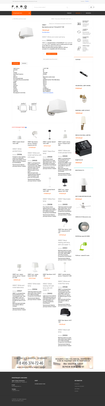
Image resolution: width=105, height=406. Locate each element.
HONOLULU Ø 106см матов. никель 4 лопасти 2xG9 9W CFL (89, 216)
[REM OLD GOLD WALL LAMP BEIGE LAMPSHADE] (83, 123)
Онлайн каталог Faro (40, 383)
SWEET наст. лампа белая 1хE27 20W (33, 275)
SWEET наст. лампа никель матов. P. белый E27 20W (18, 276)
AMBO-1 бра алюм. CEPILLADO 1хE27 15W (61, 18)
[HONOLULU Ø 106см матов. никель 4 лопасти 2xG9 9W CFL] (83, 207)
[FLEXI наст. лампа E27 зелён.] (83, 245)
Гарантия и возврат (79, 386)
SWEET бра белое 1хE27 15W (49, 275)
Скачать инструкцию (48, 92)
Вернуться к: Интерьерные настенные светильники (60, 23)
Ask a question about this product (50, 59)
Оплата (76, 391)
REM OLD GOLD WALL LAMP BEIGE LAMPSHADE (86, 135)
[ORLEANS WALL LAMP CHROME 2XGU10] (83, 73)
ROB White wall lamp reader (20, 18)
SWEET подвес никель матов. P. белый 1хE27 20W (64, 143)
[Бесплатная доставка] (79, 23)
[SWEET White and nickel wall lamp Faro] (26, 33)
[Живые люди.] (79, 48)
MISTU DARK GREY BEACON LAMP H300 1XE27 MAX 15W (88, 196)
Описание (15, 63)
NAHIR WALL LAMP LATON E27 (82, 110)
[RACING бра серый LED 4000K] (83, 226)
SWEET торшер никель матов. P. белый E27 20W (64, 275)
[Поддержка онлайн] (79, 40)
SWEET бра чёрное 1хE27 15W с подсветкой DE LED (65, 231)
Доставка (77, 388)
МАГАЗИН (78, 13)
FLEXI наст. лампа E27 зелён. (82, 255)
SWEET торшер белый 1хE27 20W (49, 190)
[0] (91, 7)
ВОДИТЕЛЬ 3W (79, 160)
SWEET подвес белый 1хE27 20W (18, 142)
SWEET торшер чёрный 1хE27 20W (49, 142)
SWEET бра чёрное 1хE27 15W (65, 321)
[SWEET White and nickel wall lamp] (27, 107)
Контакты (77, 383)
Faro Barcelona (45, 32)
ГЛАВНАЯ (69, 13)
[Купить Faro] (73, 362)
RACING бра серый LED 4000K (82, 236)
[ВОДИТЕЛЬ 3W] (83, 148)
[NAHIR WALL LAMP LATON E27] (83, 98)
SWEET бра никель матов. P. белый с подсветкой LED (33, 143)
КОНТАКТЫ (88, 13)
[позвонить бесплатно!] (32, 362)
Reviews (24, 63)
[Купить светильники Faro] (19, 7)
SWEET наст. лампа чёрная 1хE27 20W (63, 190)
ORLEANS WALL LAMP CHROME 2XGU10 (84, 85)
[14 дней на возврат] (79, 31)
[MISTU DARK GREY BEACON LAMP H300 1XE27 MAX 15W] (83, 184)
